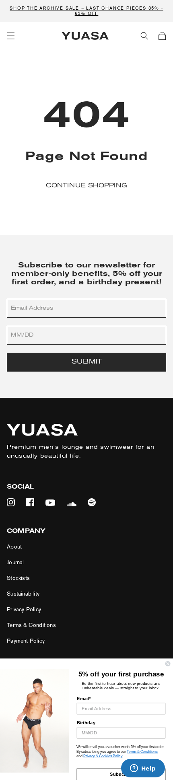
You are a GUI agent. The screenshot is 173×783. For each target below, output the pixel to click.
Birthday (86, 722)
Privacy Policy (24, 609)
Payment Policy (26, 640)
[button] (11, 36)
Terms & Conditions (31, 625)
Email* (84, 698)
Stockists (18, 578)
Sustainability (23, 593)
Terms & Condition (141, 752)
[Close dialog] (168, 663)
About (14, 546)
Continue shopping (86, 186)
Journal (15, 562)
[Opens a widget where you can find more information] (143, 769)
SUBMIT (87, 362)
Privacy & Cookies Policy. (103, 756)
